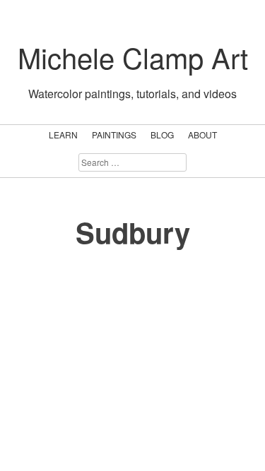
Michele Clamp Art (133, 57)
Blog (162, 135)
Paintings (114, 135)
